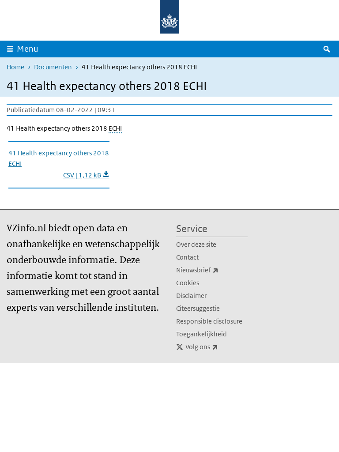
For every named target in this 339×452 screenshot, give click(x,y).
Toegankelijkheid (201, 334)
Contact (187, 257)
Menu (27, 49)
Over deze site (196, 244)
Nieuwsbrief (212, 269)
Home (15, 67)
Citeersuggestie (198, 308)
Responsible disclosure (209, 321)
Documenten (53, 67)
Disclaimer (191, 295)
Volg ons (216, 346)
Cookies (187, 283)
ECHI (115, 128)
